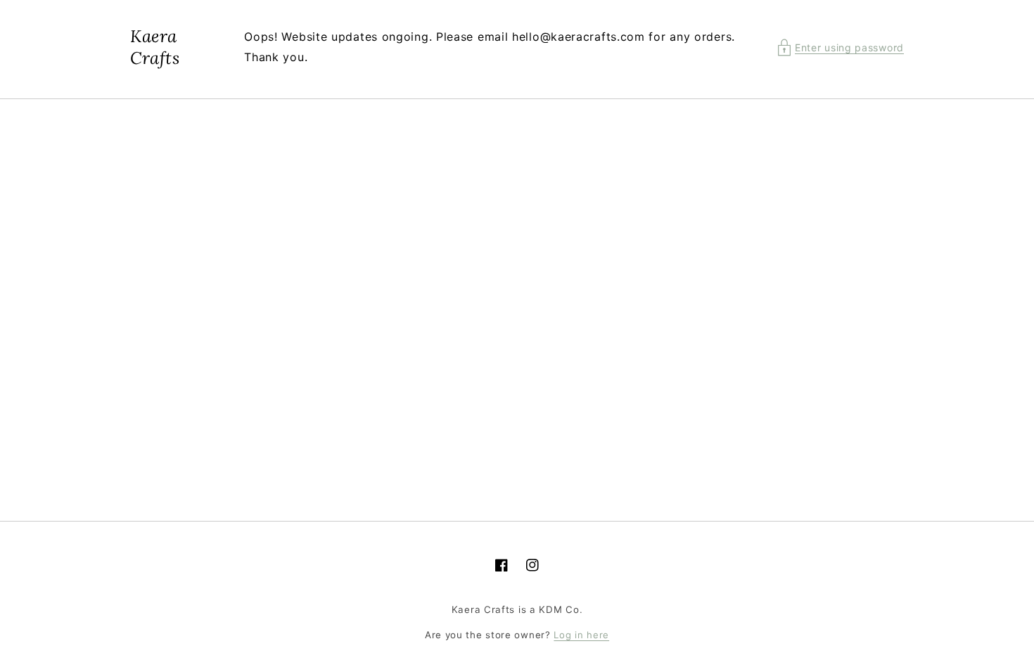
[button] (840, 47)
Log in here (581, 634)
